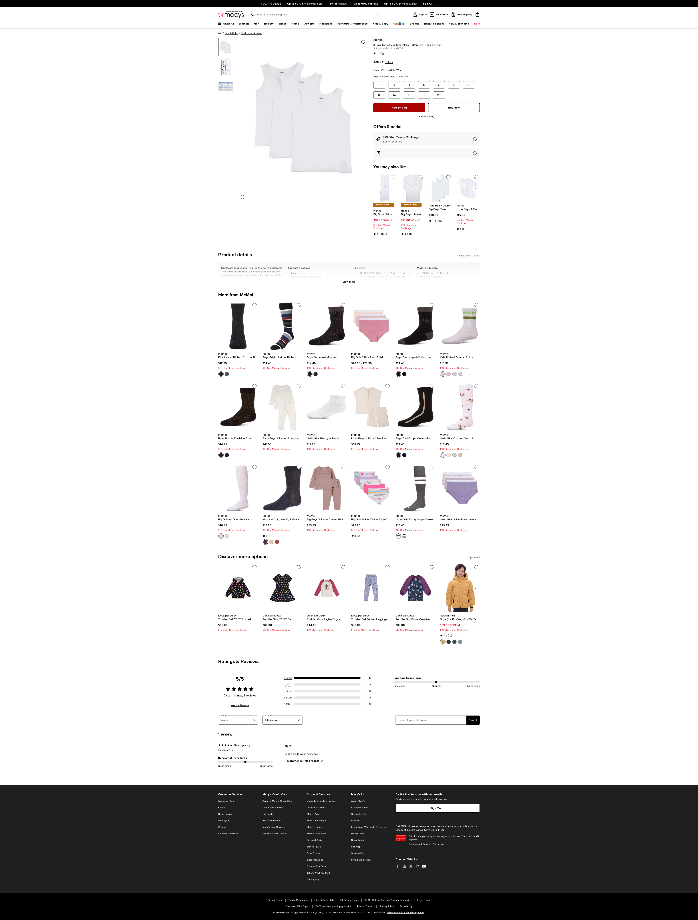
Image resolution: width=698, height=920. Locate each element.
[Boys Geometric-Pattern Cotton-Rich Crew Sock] (327, 326)
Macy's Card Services (273, 827)
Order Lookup (225, 814)
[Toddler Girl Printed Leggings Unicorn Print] (371, 588)
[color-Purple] (454, 374)
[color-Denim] (265, 542)
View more (349, 281)
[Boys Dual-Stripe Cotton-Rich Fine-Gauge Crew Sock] (416, 407)
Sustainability (358, 853)
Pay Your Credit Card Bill (275, 833)
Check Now (438, 844)
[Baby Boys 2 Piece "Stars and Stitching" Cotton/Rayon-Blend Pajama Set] (282, 407)
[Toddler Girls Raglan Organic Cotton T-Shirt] (327, 588)
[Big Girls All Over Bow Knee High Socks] (238, 488)
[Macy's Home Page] (231, 14)
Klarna (221, 807)
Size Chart (403, 76)
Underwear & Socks (251, 33)
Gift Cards (267, 814)
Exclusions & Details (419, 844)
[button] (293, 120)
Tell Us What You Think (318, 873)
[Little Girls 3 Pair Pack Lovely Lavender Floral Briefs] (460, 488)
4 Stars (288, 684)
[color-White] (443, 455)
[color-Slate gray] (227, 374)
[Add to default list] (393, 177)
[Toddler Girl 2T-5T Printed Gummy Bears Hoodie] (238, 588)
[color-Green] (443, 374)
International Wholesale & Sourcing (369, 827)
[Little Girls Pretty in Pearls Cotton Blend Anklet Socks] (327, 407)
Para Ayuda (224, 820)
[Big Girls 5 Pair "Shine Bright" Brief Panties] (371, 488)
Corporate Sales (359, 807)
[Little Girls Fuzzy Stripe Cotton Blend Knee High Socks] (416, 488)
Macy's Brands (314, 827)
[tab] (225, 47)
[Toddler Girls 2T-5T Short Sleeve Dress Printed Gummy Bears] (282, 588)
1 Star (287, 704)
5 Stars (288, 677)
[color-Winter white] (448, 455)
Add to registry (426, 116)
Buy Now (454, 107)
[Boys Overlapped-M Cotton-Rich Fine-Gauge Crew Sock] (416, 326)
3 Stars (288, 691)
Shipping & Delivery (228, 833)
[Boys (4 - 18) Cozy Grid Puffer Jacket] (460, 588)
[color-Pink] (460, 374)
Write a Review (240, 704)
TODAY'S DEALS (271, 3)
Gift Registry (313, 879)
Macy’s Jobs (357, 833)
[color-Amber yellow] (443, 642)
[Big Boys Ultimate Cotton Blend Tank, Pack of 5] (385, 188)
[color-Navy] (221, 374)
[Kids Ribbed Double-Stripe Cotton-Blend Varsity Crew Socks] (460, 326)
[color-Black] (310, 374)
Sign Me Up (437, 808)
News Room (357, 840)
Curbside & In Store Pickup (321, 801)
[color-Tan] (271, 542)
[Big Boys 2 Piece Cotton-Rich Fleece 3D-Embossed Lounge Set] (327, 488)
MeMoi (378, 39)
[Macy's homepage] (219, 33)
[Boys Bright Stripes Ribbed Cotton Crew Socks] (282, 326)
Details (389, 62)
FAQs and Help (226, 801)
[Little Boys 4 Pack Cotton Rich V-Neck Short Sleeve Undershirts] (468, 188)
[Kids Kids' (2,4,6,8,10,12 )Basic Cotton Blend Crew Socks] (282, 488)
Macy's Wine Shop (316, 833)
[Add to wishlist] (363, 42)
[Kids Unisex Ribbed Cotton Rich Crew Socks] (238, 326)
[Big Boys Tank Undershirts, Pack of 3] (440, 188)
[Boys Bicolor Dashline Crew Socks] (238, 407)
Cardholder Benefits (272, 807)
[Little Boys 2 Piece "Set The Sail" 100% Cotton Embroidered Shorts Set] (371, 407)
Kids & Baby (231, 33)
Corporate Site (358, 814)
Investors (355, 820)
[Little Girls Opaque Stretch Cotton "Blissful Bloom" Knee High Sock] (460, 407)
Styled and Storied (361, 860)
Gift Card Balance (271, 820)
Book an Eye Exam (316, 866)
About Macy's (358, 801)
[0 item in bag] (477, 14)
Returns (222, 827)
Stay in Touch (314, 846)
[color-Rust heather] (277, 542)
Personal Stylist (314, 840)
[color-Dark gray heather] (398, 536)
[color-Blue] (448, 374)
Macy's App (313, 814)
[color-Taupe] (460, 455)
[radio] (221, 374)
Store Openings (315, 860)
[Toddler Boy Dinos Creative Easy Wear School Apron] (416, 588)
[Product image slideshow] (303, 120)
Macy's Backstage (316, 820)
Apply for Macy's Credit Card (277, 801)
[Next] (475, 188)
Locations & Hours (316, 807)
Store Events (313, 853)
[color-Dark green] (454, 642)
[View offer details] (426, 139)
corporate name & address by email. (405, 912)
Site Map (355, 846)
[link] (385, 222)
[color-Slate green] (460, 642)
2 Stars (288, 697)
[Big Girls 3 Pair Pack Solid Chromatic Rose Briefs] (371, 326)
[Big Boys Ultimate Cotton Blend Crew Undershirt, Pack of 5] (412, 188)
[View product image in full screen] (242, 197)
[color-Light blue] (454, 455)
